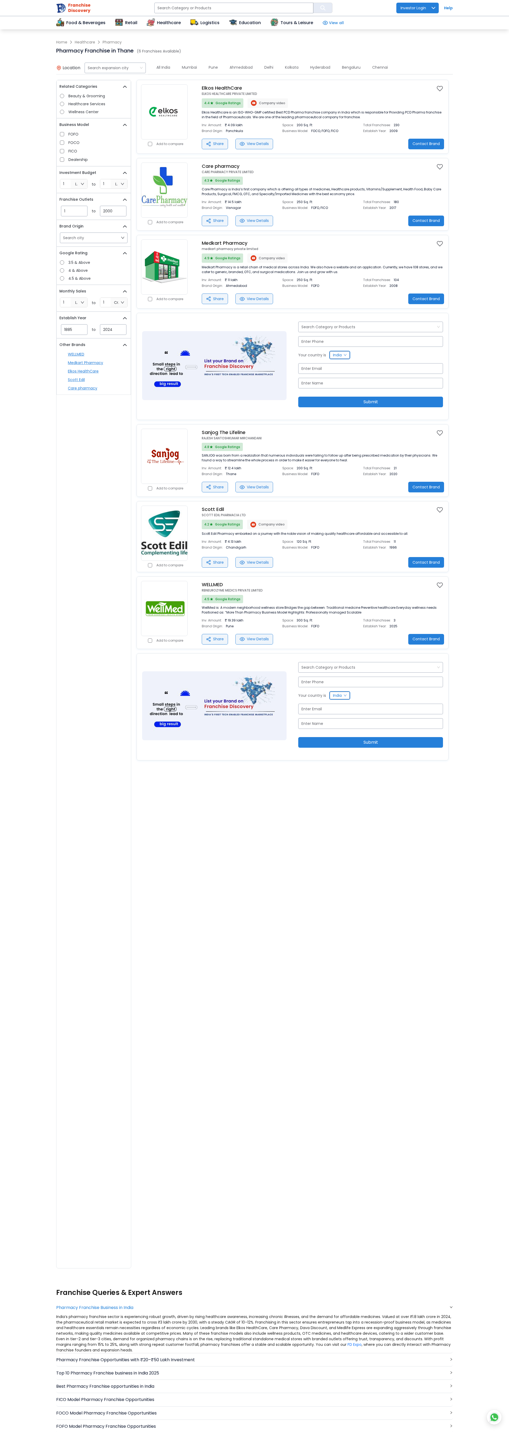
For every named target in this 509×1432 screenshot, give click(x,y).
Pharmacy (112, 42)
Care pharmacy (82, 388)
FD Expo (355, 1344)
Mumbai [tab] (189, 67)
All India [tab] (163, 67)
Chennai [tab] (380, 67)
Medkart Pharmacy (85, 362)
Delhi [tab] (268, 67)
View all (336, 22)
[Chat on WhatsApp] (494, 1417)
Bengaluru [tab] (351, 67)
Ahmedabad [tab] (241, 67)
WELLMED (76, 354)
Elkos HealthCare (83, 371)
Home (61, 42)
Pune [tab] (213, 67)
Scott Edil (76, 379)
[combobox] (115, 68)
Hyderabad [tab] (320, 67)
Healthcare (85, 42)
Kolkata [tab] (292, 67)
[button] (254, 1307)
